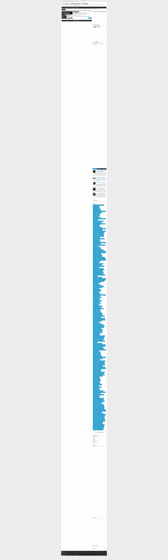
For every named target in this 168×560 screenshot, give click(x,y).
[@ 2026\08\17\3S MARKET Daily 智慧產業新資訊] (94, 184)
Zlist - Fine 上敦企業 (95, 423)
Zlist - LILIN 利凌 (102, 424)
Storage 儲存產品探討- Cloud (96, 378)
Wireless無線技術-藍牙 (95, 408)
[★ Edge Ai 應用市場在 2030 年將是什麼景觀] (94, 195)
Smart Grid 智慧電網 (103, 357)
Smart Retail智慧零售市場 (96, 368)
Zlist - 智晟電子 (94, 419)
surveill (101, 384)
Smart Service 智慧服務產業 (102, 368)
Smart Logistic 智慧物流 (101, 362)
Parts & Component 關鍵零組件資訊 (97, 323)
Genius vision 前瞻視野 (100, 273)
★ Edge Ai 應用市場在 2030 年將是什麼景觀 (100, 193)
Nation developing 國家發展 (98, 317)
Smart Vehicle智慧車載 (95, 373)
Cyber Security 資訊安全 (95, 256)
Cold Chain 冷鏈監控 (95, 251)
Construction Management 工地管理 (97, 253)
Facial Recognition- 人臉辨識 (96, 268)
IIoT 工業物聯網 (104, 278)
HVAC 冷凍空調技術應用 (95, 278)
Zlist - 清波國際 (98, 418)
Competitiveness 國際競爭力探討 (101, 251)
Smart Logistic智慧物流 (95, 363)
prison (100, 328)
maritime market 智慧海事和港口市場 (97, 297)
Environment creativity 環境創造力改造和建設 (98, 263)
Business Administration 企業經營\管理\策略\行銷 (98, 236)
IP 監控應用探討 (95, 287)
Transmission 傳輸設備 (101, 394)
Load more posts (76, 20)
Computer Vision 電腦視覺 (103, 252)
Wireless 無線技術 (101, 404)
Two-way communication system (96, 398)
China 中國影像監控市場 (95, 246)
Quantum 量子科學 (95, 337)
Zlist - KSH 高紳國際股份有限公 (96, 424)
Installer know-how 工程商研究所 (96, 282)
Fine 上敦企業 (101, 268)
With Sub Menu (76, 7)
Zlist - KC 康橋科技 (100, 423)
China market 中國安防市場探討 (96, 247)
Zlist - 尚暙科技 (103, 414)
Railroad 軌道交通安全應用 (101, 337)
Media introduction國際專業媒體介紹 (97, 312)
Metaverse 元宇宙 (100, 313)
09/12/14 (63, 9)
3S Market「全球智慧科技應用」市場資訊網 (75, 3)
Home (63, 7)
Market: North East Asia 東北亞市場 (97, 307)
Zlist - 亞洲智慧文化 (99, 414)
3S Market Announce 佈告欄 (96, 207)
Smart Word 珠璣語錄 (101, 373)
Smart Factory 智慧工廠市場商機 (96, 353)
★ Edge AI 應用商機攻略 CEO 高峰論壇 (100, 177)
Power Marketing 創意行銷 (96, 328)
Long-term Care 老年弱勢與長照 (96, 293)
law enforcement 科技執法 (96, 292)
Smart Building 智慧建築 (95, 348)
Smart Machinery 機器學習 (102, 363)
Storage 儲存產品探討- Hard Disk (96, 379)
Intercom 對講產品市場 (95, 283)
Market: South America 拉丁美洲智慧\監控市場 (98, 308)
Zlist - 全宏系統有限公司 (100, 413)
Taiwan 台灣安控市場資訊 (96, 388)
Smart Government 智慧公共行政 (96, 357)
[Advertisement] (98, 34)
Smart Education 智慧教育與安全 (96, 352)
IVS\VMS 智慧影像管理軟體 (96, 288)
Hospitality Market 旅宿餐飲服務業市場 (97, 277)
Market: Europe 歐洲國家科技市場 (96, 303)
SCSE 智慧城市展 (95, 342)
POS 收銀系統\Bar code (95, 327)
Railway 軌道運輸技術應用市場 (96, 338)
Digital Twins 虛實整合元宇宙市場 (96, 258)
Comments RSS (105, 554)
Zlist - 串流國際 (94, 414)
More (105, 1)
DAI (99, 256)
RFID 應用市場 (102, 338)
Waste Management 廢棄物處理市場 (97, 403)
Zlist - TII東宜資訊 (95, 428)
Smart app (94, 347)
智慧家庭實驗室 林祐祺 (96, 440)
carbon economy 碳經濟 (95, 242)
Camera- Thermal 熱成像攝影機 (96, 241)
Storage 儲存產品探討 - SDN (96, 377)
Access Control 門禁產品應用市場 (96, 217)
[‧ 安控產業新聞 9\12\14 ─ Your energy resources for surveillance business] (67, 15)
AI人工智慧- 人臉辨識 (98, 222)
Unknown (95, 438)
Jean (94, 437)
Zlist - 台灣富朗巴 (95, 413)
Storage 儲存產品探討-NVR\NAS (96, 383)
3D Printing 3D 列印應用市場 (96, 206)
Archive (68, 7)
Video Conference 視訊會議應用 (99, 399)
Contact (103, 1)
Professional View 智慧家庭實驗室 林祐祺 (97, 332)
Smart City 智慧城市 (101, 348)
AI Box (102, 221)
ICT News (100, 278)
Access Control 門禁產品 (96, 216)
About (100, 1)
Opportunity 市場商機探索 (96, 322)
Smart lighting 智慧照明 (95, 362)
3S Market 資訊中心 (78, 15)
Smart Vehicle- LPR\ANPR (101, 372)
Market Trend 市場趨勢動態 (96, 298)
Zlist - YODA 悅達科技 (100, 429)
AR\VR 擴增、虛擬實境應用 (96, 226)
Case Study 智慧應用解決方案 (102, 242)
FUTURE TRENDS (95, 273)
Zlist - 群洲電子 (103, 419)
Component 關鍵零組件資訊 (96, 252)
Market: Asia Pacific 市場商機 (96, 302)
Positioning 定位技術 (101, 327)
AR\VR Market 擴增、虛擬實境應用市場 (97, 227)
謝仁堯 (94, 441)
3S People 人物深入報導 (103, 211)
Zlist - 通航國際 (103, 418)
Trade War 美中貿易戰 (95, 394)
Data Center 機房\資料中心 (96, 257)
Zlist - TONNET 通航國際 (100, 428)
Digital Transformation (102, 257)
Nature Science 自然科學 (102, 318)
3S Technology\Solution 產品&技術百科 (97, 212)
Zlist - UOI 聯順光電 (95, 429)
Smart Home (94, 358)
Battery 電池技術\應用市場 (102, 231)
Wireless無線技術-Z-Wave (96, 409)
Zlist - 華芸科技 (98, 419)
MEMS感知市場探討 (95, 313)
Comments (72, 7)
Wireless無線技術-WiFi (101, 408)
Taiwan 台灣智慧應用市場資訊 (96, 389)
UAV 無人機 (102, 398)
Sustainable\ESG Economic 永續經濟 (97, 387)
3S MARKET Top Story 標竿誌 (96, 211)
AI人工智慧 (94, 222)
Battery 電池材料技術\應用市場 (96, 232)
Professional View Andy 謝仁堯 (96, 333)
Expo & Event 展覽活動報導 (96, 267)
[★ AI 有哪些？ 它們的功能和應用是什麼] (94, 190)
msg (93, 317)
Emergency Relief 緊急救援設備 (96, 261)
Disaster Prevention (103, 258)
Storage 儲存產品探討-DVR (96, 382)
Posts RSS (101, 554)
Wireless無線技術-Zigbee (102, 409)
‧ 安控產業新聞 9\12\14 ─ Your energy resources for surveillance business (80, 13)
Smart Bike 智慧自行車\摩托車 (99, 347)
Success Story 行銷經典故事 (96, 384)
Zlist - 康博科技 (94, 418)
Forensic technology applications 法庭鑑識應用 (98, 272)
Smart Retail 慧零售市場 (102, 367)
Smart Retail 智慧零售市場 (96, 367)
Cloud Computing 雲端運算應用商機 (97, 248)
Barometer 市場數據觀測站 (96, 231)
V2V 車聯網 (94, 399)
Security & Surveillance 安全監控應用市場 (97, 343)
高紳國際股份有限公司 (96, 442)
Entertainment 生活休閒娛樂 (96, 262)
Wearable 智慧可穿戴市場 (96, 404)
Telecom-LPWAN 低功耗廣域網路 (96, 393)
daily (101, 256)
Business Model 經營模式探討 (96, 237)
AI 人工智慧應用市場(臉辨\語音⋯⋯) (97, 221)
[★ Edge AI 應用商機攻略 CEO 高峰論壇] (94, 179)
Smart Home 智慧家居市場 (99, 358)
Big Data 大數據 (102, 232)
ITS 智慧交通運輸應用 (99, 287)
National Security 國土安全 (96, 318)
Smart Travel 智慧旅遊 (95, 372)
